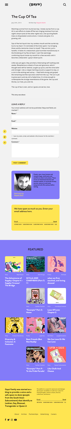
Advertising (44, 414)
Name (14, 113)
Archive (24, 414)
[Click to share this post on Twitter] (5, 137)
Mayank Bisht (41, 23)
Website (14, 128)
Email (13, 121)
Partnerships (33, 414)
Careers (53, 414)
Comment (15, 142)
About (17, 414)
